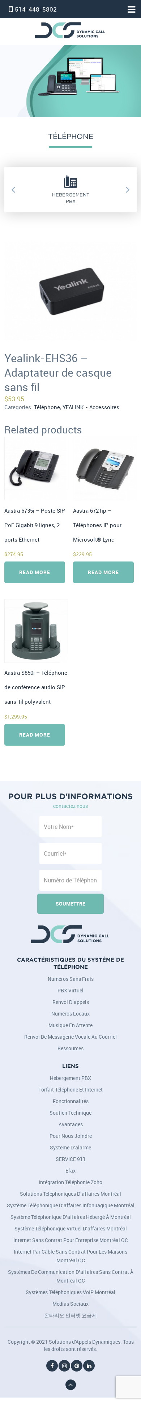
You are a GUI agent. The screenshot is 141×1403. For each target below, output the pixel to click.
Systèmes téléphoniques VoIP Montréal (70, 1292)
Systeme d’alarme (70, 1147)
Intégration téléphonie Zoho (70, 1182)
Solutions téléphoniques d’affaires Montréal (70, 1193)
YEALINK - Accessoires (91, 407)
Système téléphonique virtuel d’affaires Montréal (70, 1228)
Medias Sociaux (70, 1303)
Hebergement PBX (70, 1077)
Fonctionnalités (71, 1101)
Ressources (70, 1048)
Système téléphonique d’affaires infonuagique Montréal (70, 1205)
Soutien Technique (70, 1112)
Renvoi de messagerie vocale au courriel (70, 1036)
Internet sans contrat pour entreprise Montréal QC (70, 1240)
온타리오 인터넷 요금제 (70, 1315)
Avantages (71, 1124)
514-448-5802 (36, 9)
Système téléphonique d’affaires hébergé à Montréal (70, 1216)
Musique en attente (70, 1025)
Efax (70, 1170)
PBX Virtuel (70, 990)
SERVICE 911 (71, 1159)
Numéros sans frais (71, 978)
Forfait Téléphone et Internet (70, 1089)
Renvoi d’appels (70, 1002)
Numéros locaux (70, 1013)
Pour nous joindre (71, 1135)
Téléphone (47, 407)
